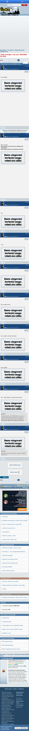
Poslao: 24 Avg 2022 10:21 (14, 327)
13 (16, 60)
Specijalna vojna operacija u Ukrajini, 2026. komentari (14, 520)
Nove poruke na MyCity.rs (7, 544)
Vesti (17, 693)
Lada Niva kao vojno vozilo (8, 528)
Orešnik (4, 589)
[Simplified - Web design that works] (21, 706)
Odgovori (5, 477)
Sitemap (15, 688)
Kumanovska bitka (6, 621)
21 (8, 481)
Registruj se (5, 130)
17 (26, 479)
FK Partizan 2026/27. (7, 566)
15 (21, 60)
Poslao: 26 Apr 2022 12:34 (14, 69)
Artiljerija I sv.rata (6, 633)
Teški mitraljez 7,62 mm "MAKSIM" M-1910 (12, 625)
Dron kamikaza (6, 532)
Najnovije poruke (8, 688)
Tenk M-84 (4, 516)
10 (8, 60)
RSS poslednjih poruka (7, 645)
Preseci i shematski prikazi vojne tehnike (12, 524)
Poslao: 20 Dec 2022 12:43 (14, 389)
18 (1, 481)
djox (5, 69)
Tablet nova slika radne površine (10, 559)
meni (7, 1)
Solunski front (5, 617)
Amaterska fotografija (7, 555)
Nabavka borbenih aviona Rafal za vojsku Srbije (13, 585)
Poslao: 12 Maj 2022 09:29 (14, 136)
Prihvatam (18, 728)
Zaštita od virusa (19, 695)
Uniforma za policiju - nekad (8, 535)
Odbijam (25, 728)
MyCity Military (3, 50)
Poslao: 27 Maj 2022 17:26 (14, 205)
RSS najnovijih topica (7, 641)
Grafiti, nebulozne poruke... (8, 570)
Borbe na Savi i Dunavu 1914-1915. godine (12, 629)
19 (3, 481)
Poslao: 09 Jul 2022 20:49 (13, 296)
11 (11, 60)
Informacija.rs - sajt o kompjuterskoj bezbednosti (13, 551)
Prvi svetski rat (10, 50)
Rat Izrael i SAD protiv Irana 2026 (10, 581)
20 (6, 481)
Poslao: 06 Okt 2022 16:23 (14, 359)
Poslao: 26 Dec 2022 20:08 (14, 429)
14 (18, 60)
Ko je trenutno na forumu (7, 658)
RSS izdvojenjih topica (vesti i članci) (11, 649)
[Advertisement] (14, 32)
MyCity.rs (20, 693)
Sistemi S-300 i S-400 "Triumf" (9, 539)
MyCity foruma (4, 722)
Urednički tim (21, 688)
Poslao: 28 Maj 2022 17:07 (14, 236)
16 (23, 60)
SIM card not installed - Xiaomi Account (11, 547)
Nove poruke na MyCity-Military (9, 513)
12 (13, 60)
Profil (4, 127)
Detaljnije (16, 664)
